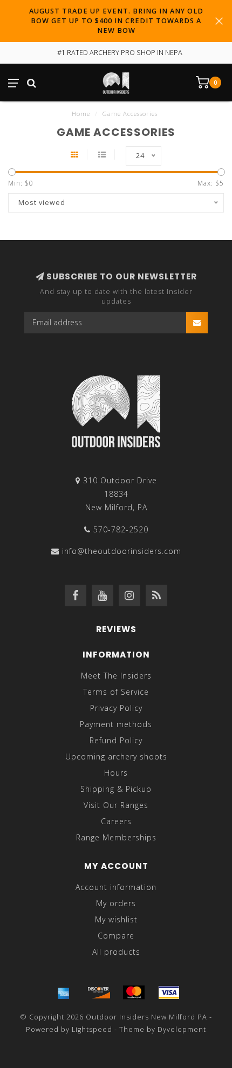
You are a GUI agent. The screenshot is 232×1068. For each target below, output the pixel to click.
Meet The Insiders (116, 675)
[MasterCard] (133, 992)
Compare (116, 935)
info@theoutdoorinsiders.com (121, 551)
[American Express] (63, 992)
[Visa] (168, 992)
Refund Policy (116, 740)
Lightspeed (92, 1029)
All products (116, 952)
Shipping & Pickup (116, 789)
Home (81, 113)
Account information (116, 887)
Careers (116, 821)
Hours (116, 773)
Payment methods (116, 724)
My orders (116, 903)
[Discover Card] (98, 992)
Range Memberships (116, 837)
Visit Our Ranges (116, 805)
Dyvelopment (182, 1029)
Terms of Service (116, 692)
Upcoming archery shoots (116, 756)
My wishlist (116, 919)
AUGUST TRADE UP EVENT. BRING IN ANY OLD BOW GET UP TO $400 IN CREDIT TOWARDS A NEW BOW (116, 20)
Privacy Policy (116, 708)
